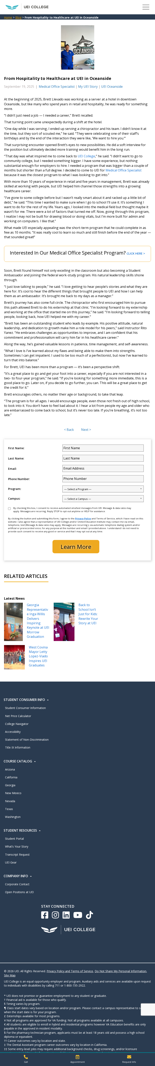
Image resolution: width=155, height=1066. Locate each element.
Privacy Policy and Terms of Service (70, 971)
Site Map (10, 975)
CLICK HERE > (136, 253)
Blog (18, 17)
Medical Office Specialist (57, 86)
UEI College (86, 156)
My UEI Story (88, 86)
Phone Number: (19, 479)
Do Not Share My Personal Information (120, 971)
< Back (69, 429)
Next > (86, 429)
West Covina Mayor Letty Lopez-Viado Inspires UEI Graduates (38, 656)
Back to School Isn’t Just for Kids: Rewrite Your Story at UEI (88, 614)
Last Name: (16, 458)
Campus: (14, 498)
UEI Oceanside (112, 86)
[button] (26, 1059)
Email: (12, 469)
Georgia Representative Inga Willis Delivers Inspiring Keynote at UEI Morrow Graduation (38, 621)
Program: (14, 489)
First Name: (16, 448)
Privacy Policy (83, 518)
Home (8, 17)
